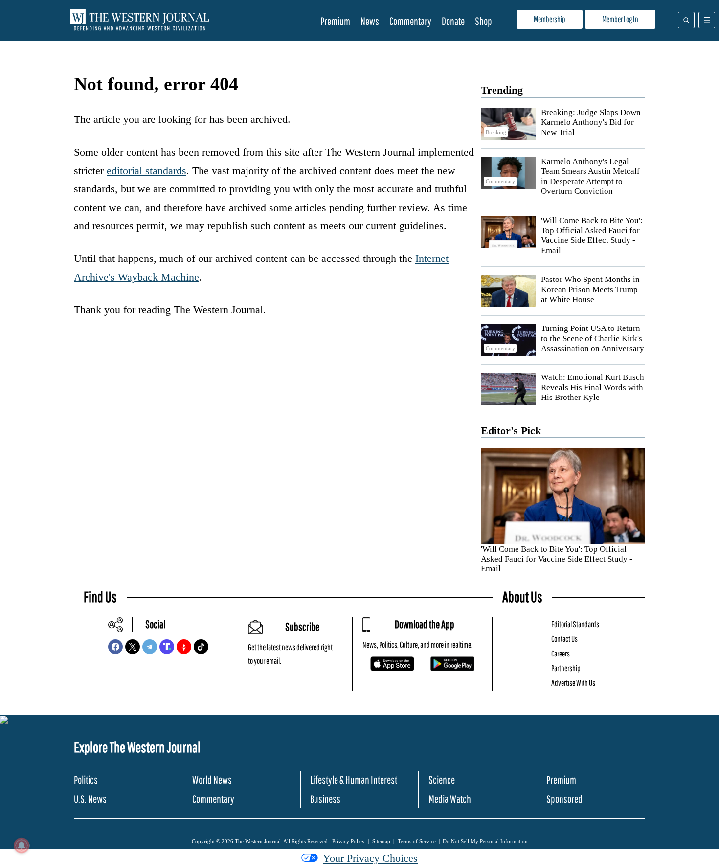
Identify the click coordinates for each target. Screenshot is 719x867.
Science (441, 779)
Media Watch (449, 799)
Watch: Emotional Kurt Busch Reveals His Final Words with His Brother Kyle (592, 387)
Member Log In (620, 18)
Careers (560, 653)
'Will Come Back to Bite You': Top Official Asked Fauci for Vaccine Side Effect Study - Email (592, 235)
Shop (483, 21)
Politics (86, 779)
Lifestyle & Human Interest (353, 779)
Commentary (410, 21)
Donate (453, 21)
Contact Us (564, 638)
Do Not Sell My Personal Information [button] (485, 841)
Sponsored (564, 799)
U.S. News (90, 799)
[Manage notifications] (21, 845)
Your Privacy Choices (370, 858)
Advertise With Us (573, 682)
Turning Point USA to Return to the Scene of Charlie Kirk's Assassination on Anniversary (592, 338)
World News (212, 779)
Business (325, 799)
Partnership (566, 668)
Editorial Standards (575, 624)
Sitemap (381, 841)
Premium (335, 21)
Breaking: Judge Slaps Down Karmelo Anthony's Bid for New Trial (591, 122)
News (369, 21)
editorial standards (146, 170)
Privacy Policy (348, 841)
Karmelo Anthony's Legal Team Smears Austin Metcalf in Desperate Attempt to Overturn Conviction (590, 176)
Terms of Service (417, 841)
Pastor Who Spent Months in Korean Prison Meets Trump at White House (590, 289)
